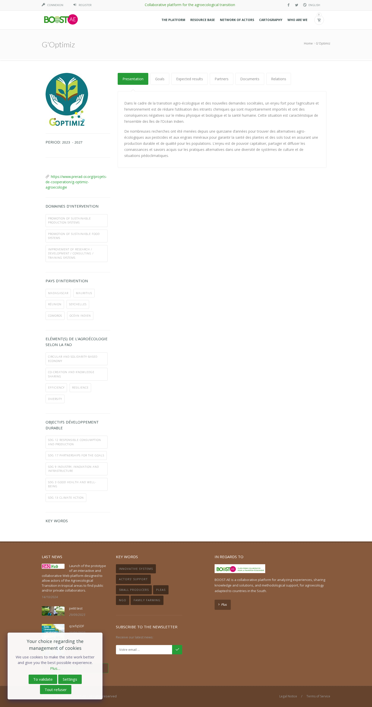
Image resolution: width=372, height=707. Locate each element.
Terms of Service (318, 696)
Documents (249, 78)
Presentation (132, 78)
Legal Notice (288, 696)
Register (85, 5)
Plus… (55, 668)
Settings (70, 679)
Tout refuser (56, 689)
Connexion (55, 5)
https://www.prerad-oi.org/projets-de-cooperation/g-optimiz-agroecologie (76, 182)
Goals (159, 78)
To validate (43, 679)
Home (308, 43)
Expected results (189, 78)
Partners (222, 78)
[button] (173, 20)
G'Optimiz (323, 43)
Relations (278, 78)
